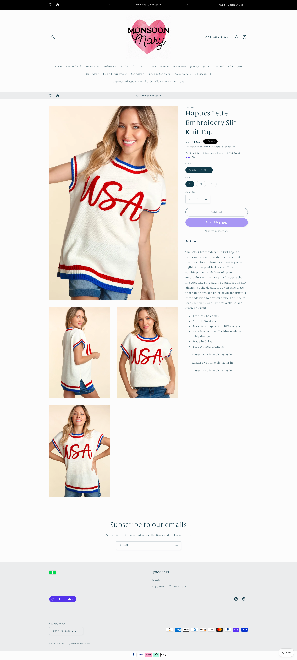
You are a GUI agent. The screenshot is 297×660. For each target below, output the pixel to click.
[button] (53, 37)
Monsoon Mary (63, 643)
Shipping (205, 147)
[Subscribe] (177, 545)
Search (156, 580)
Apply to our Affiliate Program (170, 586)
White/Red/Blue (201, 170)
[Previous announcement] (110, 4)
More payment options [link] (216, 231)
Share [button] (193, 241)
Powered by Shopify (80, 643)
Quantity (190, 192)
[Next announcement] (187, 4)
